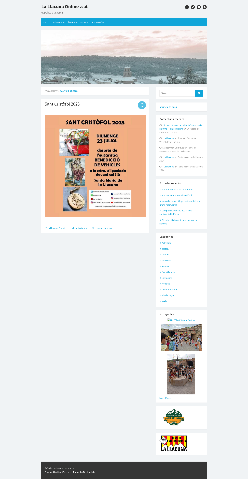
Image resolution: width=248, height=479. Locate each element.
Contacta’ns (98, 22)
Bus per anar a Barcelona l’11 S (177, 195)
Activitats (166, 243)
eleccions (167, 260)
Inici (45, 22)
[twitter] (193, 7)
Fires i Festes (168, 272)
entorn (165, 266)
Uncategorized (169, 289)
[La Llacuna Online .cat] (124, 57)
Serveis (71, 22)
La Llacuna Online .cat (64, 6)
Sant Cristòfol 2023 (62, 104)
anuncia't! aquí (168, 107)
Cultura (165, 254)
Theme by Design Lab (84, 472)
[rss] (205, 7)
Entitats (84, 22)
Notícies (63, 228)
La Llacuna (57, 22)
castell (165, 248)
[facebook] (187, 7)
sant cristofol (81, 228)
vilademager (168, 295)
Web (164, 301)
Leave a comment (103, 228)
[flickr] (199, 7)
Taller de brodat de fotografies (177, 189)
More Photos (165, 398)
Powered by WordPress (57, 472)
